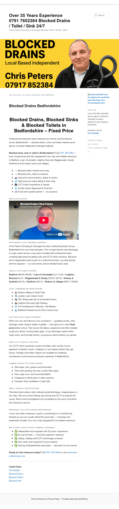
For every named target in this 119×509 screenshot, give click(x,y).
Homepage (14, 470)
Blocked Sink (15, 480)
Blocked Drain (15, 473)
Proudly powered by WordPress (75, 499)
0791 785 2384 (66, 152)
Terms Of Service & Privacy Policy (45, 499)
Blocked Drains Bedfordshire (35, 105)
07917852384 (93, 133)
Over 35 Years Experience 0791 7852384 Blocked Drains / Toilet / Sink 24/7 (39, 20)
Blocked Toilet (15, 477)
